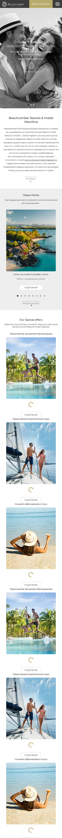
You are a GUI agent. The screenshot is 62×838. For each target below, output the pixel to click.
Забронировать (41, 4)
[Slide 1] (28, 30)
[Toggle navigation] (57, 4)
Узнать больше (31, 33)
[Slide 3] (33, 30)
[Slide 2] (31, 30)
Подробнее (31, 212)
